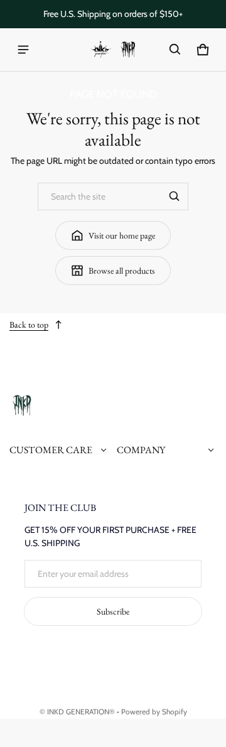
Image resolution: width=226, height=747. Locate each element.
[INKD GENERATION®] (113, 49)
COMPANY (141, 449)
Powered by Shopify (154, 711)
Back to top (28, 324)
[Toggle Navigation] (23, 49)
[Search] (174, 196)
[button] (175, 49)
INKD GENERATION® (81, 711)
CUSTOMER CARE (50, 449)
